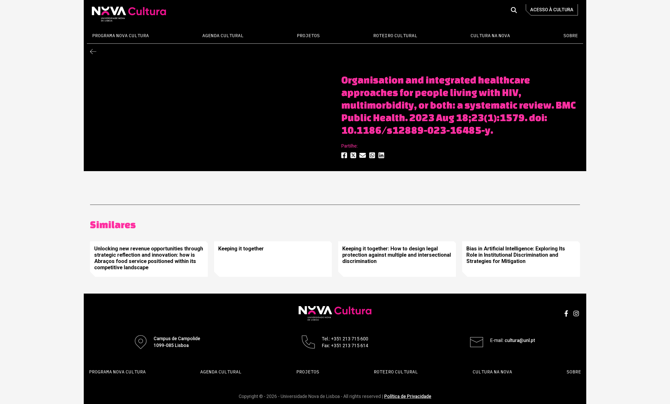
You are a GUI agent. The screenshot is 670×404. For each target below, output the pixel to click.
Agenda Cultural (223, 35)
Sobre (570, 35)
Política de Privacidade (407, 396)
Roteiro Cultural (395, 35)
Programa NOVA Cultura (120, 35)
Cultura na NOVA (490, 35)
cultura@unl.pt (520, 340)
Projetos (308, 35)
